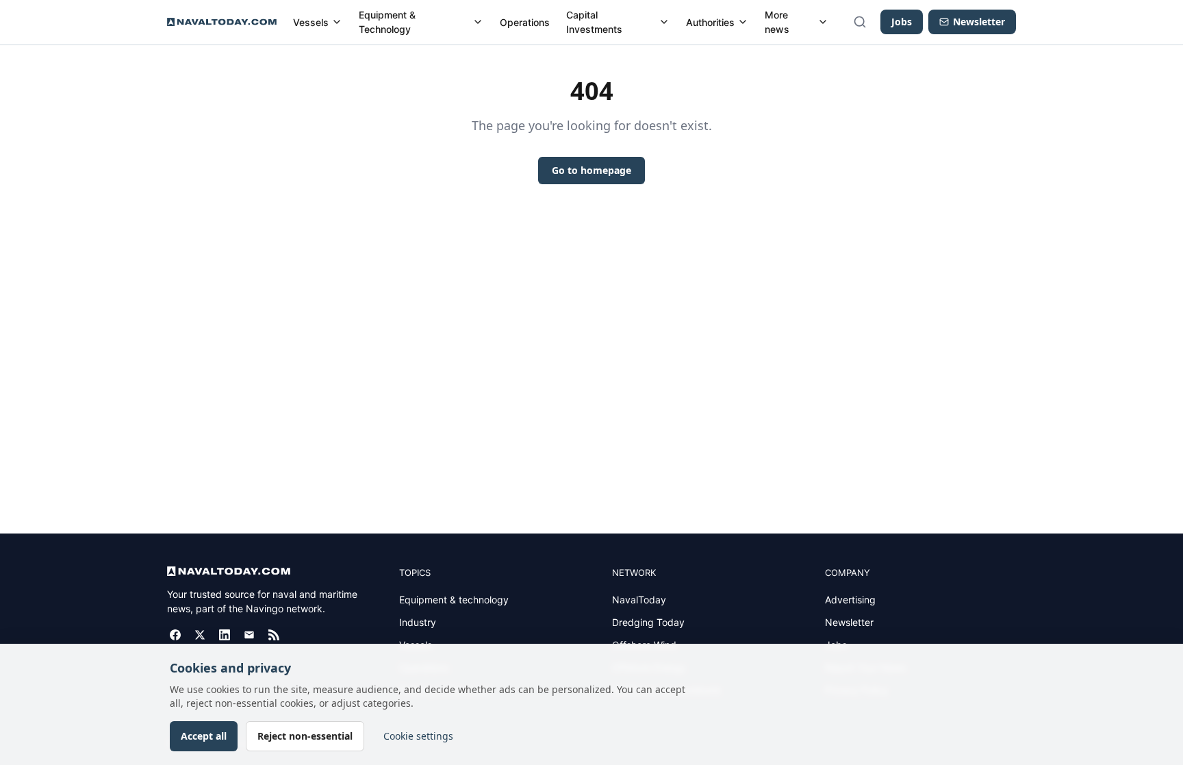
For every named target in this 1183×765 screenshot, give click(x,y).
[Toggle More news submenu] (822, 21)
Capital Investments (594, 22)
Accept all (204, 735)
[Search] (860, 22)
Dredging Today (648, 622)
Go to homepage (591, 170)
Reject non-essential (305, 735)
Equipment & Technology (387, 22)
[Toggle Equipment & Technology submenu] (477, 21)
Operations (525, 22)
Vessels (311, 22)
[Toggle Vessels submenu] (336, 21)
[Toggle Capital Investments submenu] (664, 21)
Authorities (710, 22)
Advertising (850, 599)
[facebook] (175, 635)
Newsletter (849, 622)
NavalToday (639, 599)
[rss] (274, 635)
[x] (200, 635)
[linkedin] (224, 635)
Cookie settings (418, 735)
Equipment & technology (454, 599)
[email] (249, 635)
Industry (417, 622)
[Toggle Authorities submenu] (742, 21)
